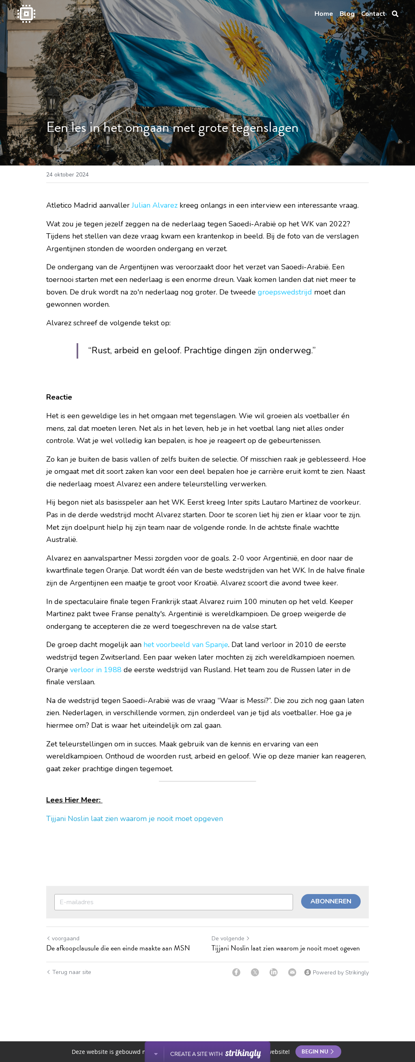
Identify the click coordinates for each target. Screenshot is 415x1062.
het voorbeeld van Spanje (185, 644)
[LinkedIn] (274, 972)
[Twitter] (255, 972)
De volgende (228, 938)
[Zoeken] (395, 14)
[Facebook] (236, 972)
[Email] (292, 972)
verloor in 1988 (96, 670)
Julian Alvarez (155, 205)
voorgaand (65, 938)
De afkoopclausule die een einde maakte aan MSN (118, 948)
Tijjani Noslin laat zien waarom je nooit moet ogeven (286, 948)
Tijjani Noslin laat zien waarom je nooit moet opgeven (135, 818)
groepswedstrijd (285, 292)
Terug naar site (71, 972)
